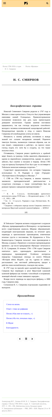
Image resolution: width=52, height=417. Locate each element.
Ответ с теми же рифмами (17, 309)
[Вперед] (32, 339)
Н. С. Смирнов (10, 69)
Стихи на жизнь (13, 304)
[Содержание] (26, 339)
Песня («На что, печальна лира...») (20, 318)
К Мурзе (9, 323)
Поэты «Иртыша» (32, 66)
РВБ (26, 3)
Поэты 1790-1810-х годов (12, 66)
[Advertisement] (26, 35)
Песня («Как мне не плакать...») (19, 314)
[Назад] (20, 339)
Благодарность (12, 328)
